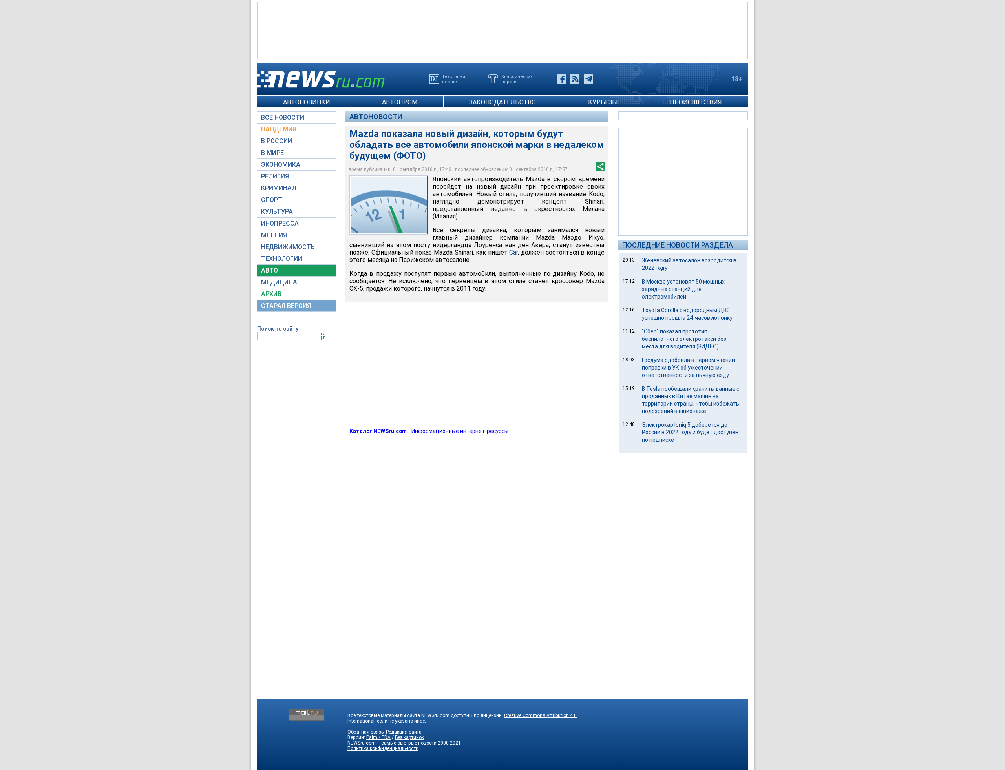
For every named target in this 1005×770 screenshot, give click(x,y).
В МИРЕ (272, 153)
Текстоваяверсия (453, 79)
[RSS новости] (574, 79)
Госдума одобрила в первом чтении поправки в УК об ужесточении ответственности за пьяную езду (688, 367)
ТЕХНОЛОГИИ (281, 258)
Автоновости (375, 117)
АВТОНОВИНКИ (306, 102)
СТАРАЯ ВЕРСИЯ (286, 305)
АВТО (269, 270)
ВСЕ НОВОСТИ (282, 117)
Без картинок (409, 737)
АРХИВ (271, 294)
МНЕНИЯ (274, 235)
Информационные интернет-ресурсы (459, 431)
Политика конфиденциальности (382, 748)
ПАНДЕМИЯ (278, 129)
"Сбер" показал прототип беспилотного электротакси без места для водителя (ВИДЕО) (684, 339)
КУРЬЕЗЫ (603, 102)
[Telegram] (588, 79)
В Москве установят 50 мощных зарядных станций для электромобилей (683, 289)
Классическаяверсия (517, 79)
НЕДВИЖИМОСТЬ (288, 247)
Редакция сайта (404, 732)
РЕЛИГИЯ (275, 176)
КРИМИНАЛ (278, 188)
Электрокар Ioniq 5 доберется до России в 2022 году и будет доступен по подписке (690, 432)
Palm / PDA (378, 737)
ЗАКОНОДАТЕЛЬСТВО (502, 102)
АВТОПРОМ (399, 102)
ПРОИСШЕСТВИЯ (696, 102)
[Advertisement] (502, 29)
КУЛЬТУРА (277, 211)
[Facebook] (561, 79)
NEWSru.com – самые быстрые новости (392, 743)
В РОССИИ (276, 141)
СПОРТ (271, 200)
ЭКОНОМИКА (280, 164)
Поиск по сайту (277, 329)
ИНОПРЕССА (280, 223)
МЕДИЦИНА (279, 282)
